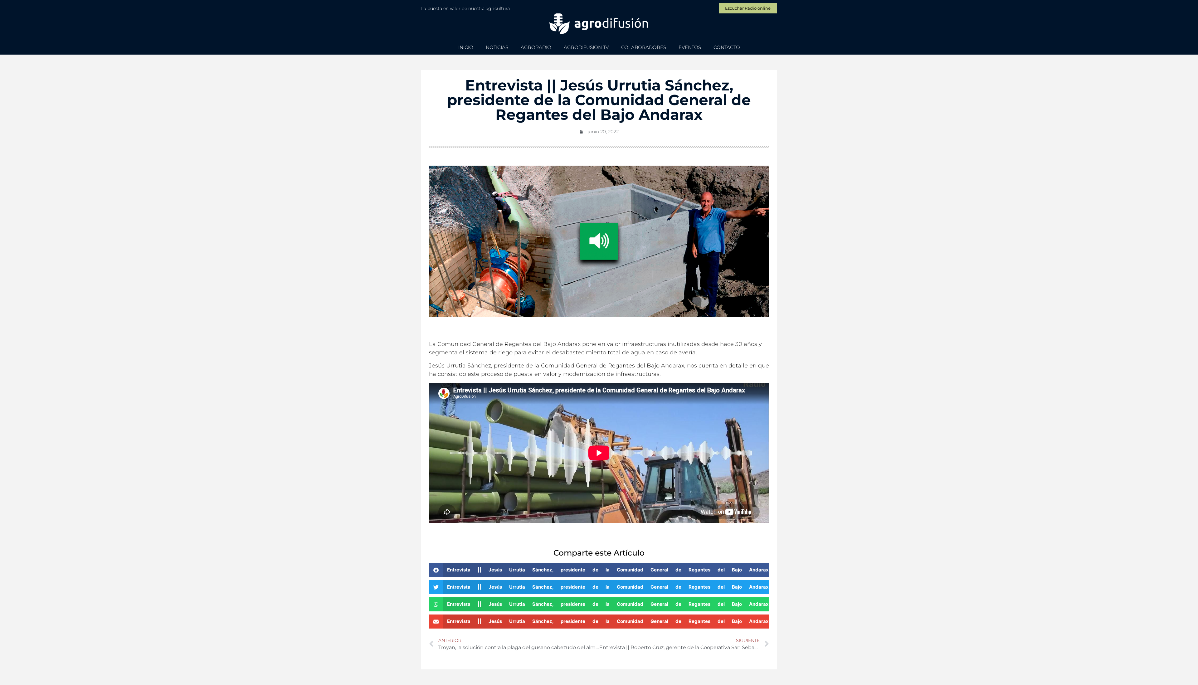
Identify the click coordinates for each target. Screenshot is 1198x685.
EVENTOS (690, 47)
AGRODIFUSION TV (586, 47)
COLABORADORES (643, 47)
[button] (599, 570)
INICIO (465, 47)
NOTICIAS (497, 47)
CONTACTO (726, 47)
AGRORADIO (536, 47)
